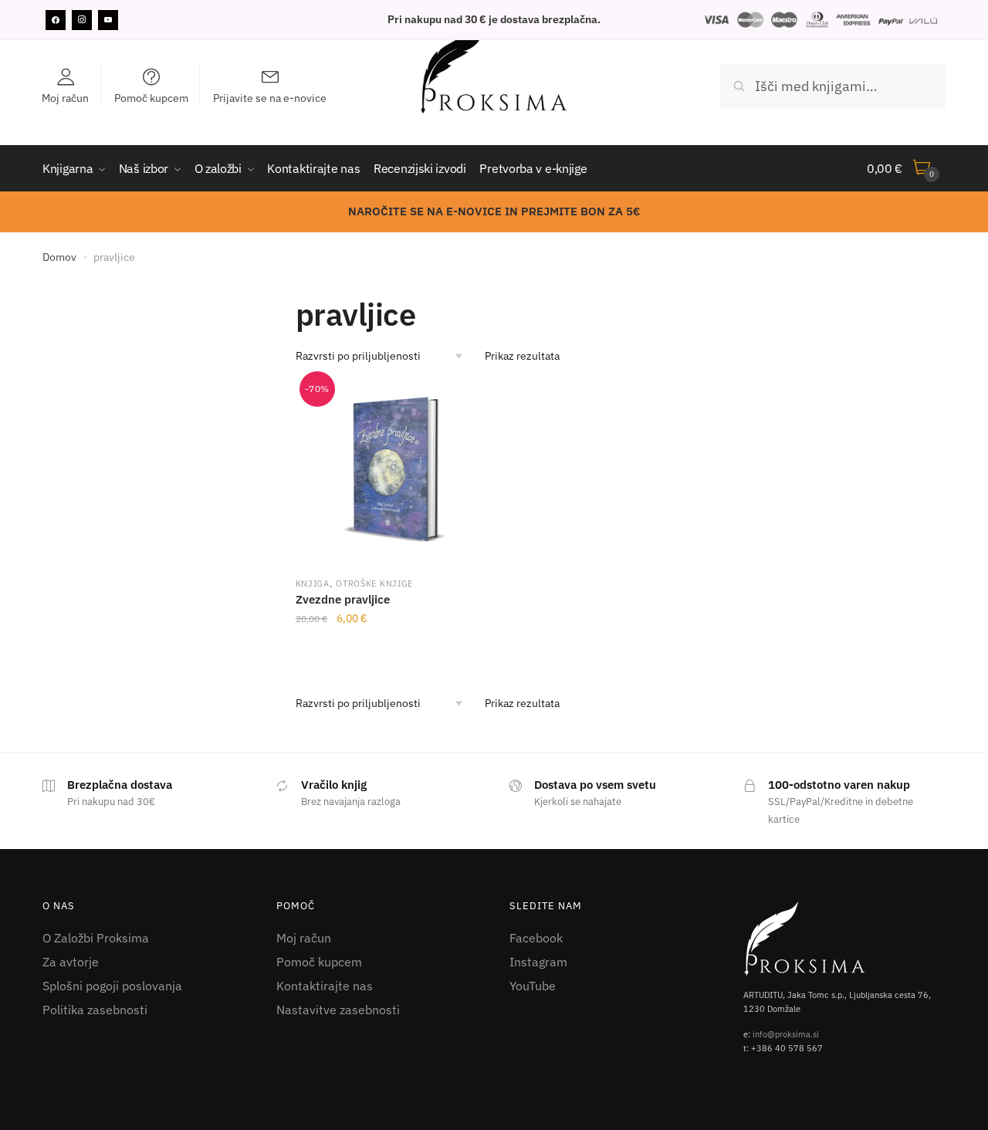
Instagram (538, 961)
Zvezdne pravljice (343, 599)
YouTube (532, 985)
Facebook (536, 938)
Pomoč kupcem (319, 961)
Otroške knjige (374, 583)
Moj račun (303, 938)
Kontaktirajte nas (324, 985)
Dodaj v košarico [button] (395, 652)
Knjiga (313, 583)
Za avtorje (70, 961)
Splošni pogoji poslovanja (112, 985)
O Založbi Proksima (95, 938)
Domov (59, 257)
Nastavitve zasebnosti (338, 1009)
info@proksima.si (786, 1034)
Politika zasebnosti (94, 1009)
